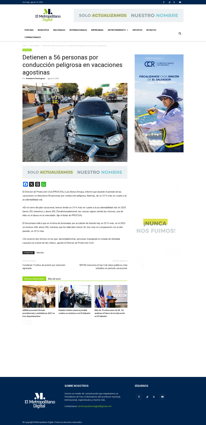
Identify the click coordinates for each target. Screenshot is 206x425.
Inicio (24, 45)
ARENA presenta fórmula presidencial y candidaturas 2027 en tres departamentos (38, 313)
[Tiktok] (169, 2)
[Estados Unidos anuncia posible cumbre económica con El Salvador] (75, 296)
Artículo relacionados (34, 279)
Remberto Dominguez (35, 78)
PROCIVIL (40, 252)
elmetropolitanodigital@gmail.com (95, 406)
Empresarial (97, 30)
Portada (29, 30)
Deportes (137, 30)
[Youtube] (180, 2)
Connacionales (33, 37)
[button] (180, 33)
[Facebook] (164, 2)
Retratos (151, 30)
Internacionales (78, 30)
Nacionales (59, 30)
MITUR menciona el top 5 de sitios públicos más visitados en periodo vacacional (103, 267)
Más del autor (54, 279)
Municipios (43, 30)
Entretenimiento (117, 30)
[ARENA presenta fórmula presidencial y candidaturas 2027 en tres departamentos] (38, 296)
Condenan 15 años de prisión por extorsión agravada (43, 267)
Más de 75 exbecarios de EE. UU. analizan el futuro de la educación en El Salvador (110, 313)
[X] (174, 2)
